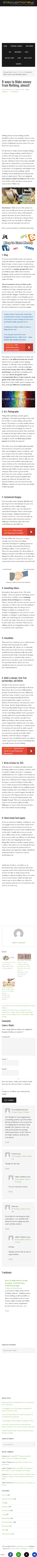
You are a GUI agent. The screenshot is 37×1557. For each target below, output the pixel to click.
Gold (3, 1503)
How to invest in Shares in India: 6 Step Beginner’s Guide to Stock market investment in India (18, 1476)
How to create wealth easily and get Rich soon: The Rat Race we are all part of (24, 966)
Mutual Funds (6, 1518)
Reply (7, 1142)
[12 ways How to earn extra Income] (9, 957)
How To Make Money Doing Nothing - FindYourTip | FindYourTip (16, 1283)
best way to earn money (19, 1010)
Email (4, 1069)
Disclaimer (24, 1548)
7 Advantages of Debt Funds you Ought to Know (18, 1421)
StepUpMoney (18, 3)
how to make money (13, 1012)
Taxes (4, 1530)
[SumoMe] (34, 1554)
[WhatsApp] (18, 1554)
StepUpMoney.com (21, 1546)
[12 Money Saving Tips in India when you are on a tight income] (9, 982)
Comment (6, 1037)
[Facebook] (10, 1554)
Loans (4, 1514)
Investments (6, 1510)
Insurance (5, 1506)
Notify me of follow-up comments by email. (16, 1092)
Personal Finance (7, 1522)
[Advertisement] (18, 24)
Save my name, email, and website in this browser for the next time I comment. (17, 1082)
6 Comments (14, 92)
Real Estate (5, 1526)
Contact (31, 1548)
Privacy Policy (14, 1548)
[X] (26, 1554)
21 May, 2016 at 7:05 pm (20, 1112)
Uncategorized (7, 1534)
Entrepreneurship (22, 1005)
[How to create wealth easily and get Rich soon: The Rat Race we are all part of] (24, 957)
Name (5, 1059)
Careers (13, 1005)
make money (25, 1012)
